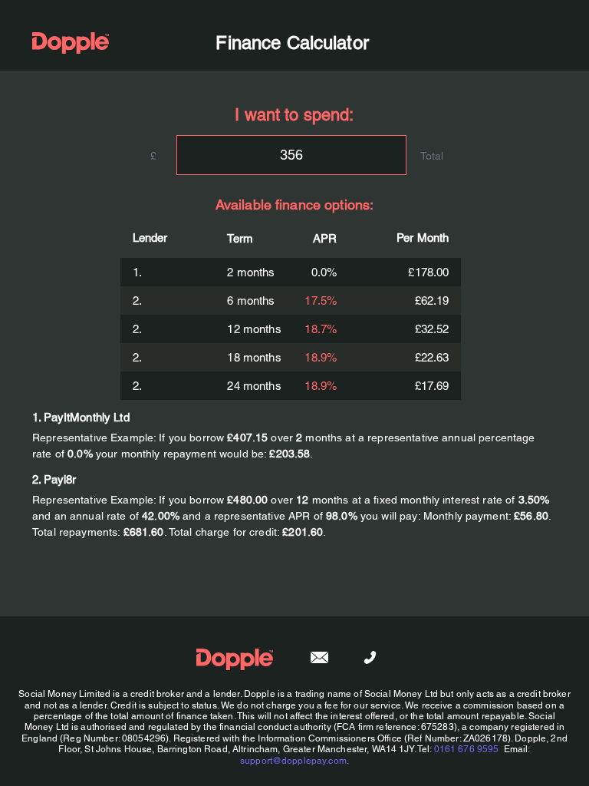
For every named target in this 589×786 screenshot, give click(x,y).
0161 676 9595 (466, 749)
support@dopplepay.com (293, 760)
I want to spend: (294, 114)
